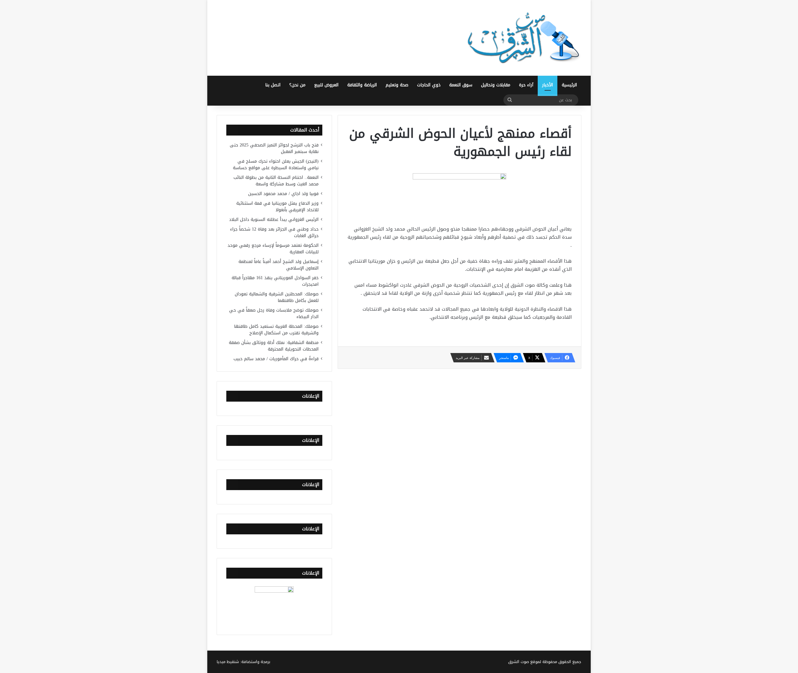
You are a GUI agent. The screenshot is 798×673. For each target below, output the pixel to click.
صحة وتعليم (397, 85)
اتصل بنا (273, 85)
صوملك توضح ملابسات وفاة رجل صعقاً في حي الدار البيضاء (274, 313)
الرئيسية (569, 85)
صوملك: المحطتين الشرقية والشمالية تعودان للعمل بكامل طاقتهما (277, 297)
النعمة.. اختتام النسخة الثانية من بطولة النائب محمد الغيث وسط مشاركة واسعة (276, 181)
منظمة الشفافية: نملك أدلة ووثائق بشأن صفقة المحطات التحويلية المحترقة (274, 346)
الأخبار (547, 85)
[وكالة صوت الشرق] (523, 37)
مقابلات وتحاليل (495, 85)
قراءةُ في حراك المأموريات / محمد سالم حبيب (276, 359)
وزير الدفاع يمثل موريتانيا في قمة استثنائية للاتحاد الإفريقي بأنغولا (277, 206)
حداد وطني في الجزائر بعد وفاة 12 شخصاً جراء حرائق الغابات (274, 232)
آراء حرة (526, 85)
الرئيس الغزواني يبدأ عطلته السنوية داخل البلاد (274, 219)
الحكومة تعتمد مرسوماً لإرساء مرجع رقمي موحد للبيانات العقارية (273, 248)
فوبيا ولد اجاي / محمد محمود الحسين (283, 194)
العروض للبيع (326, 85)
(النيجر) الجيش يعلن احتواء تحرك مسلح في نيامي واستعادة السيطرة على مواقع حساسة (276, 164)
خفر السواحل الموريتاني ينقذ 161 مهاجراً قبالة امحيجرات (275, 281)
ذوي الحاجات (428, 85)
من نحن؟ (297, 85)
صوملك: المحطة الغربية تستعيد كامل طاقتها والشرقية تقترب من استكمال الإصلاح (276, 329)
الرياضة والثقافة (362, 85)
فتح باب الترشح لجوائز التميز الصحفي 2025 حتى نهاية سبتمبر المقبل (274, 148)
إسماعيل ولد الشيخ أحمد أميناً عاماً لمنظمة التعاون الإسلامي (278, 265)
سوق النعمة (460, 85)
